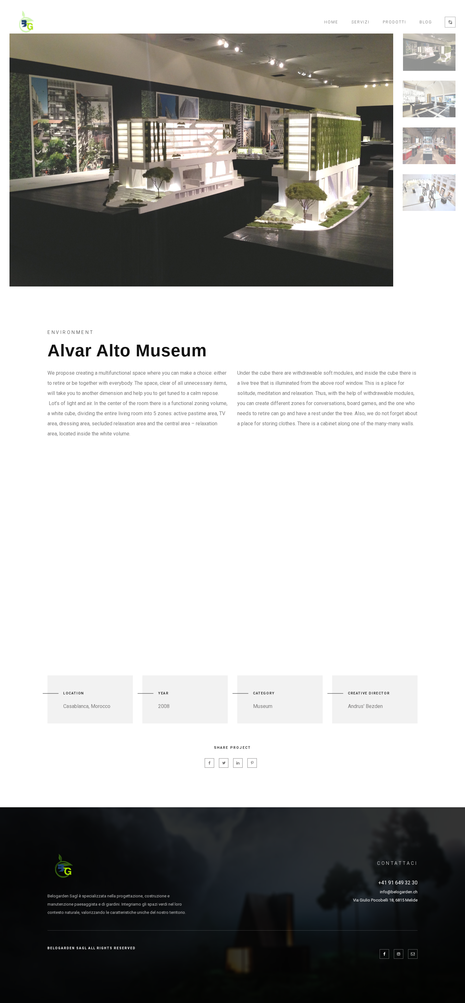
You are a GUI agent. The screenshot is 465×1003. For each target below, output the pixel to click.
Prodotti (394, 22)
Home (331, 22)
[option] (201, 160)
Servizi (360, 22)
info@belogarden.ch (399, 891)
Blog (425, 22)
